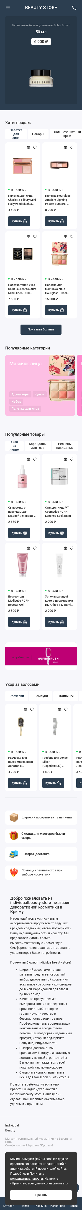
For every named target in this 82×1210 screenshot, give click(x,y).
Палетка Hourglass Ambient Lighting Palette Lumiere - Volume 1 (58, 200)
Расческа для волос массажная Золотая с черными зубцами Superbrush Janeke (21, 762)
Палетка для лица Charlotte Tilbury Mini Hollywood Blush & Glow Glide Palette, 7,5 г (22, 200)
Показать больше (41, 329)
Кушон (39, 394)
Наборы (38, 134)
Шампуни (40, 696)
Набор (16, 401)
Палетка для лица (25, 409)
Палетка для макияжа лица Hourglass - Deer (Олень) (56, 289)
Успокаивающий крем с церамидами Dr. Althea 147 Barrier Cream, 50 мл (59, 601)
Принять (41, 1195)
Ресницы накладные (65, 446)
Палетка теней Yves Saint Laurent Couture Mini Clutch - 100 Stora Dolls (22, 289)
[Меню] (7, 7)
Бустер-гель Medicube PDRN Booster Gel (18, 600)
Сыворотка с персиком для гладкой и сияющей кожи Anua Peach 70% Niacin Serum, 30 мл (22, 512)
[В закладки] (35, 147)
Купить (16, 221)
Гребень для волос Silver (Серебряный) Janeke (55, 762)
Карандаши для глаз (37, 446)
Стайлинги (66, 696)
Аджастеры (20, 394)
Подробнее (17, 657)
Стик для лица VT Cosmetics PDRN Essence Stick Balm (58, 511)
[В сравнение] (29, 147)
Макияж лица (25, 363)
